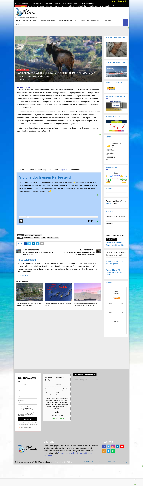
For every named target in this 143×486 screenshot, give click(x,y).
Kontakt (82, 4)
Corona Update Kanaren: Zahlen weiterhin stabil (58, 304)
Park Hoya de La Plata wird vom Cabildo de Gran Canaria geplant (29, 304)
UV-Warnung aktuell (113, 117)
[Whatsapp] (113, 451)
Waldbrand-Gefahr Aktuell (115, 96)
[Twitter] (108, 446)
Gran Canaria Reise (48, 21)
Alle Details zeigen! (57, 415)
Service (19, 24)
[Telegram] (108, 451)
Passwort (109, 223)
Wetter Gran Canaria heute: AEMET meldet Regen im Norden (55, 6)
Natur (43, 238)
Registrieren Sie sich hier (115, 245)
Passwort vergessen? (114, 243)
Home (18, 21)
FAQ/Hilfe (49, 4)
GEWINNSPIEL (90, 4)
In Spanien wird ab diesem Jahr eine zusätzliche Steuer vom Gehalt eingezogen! (79, 253)
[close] (72, 479)
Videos (69, 462)
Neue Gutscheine (111, 167)
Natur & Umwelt (21, 70)
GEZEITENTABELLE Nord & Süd (115, 62)
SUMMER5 (58, 384)
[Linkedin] (117, 446)
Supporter (109, 203)
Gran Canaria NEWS (29, 21)
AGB (109, 462)
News (27, 70)
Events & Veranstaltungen (90, 21)
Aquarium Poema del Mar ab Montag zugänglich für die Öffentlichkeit (85, 304)
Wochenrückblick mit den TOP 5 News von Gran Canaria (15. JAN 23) (38, 253)
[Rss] (104, 451)
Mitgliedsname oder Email (115, 216)
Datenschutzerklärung (120, 462)
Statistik (50, 238)
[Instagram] (113, 446)
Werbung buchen (72, 4)
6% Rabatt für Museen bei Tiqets (55, 378)
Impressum (102, 462)
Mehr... (107, 159)
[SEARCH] (97, 379)
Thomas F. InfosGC (27, 260)
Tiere (56, 238)
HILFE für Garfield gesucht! (115, 38)
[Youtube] (122, 446)
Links (64, 4)
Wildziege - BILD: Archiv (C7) (33, 235)
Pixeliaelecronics (60, 462)
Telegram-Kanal (65, 169)
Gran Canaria (28, 238)
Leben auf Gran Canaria (67, 21)
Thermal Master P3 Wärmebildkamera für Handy (114, 272)
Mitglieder (107, 21)
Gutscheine (57, 4)
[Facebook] (104, 446)
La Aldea (37, 238)
